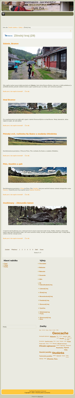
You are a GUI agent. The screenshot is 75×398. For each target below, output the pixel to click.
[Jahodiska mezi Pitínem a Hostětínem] (37, 182)
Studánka (58, 352)
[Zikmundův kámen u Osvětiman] (37, 224)
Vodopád (54, 355)
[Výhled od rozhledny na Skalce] (37, 145)
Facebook (38, 391)
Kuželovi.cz (37, 5)
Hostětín (35, 188)
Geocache (60, 333)
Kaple (69, 336)
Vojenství (58, 355)
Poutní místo (42, 343)
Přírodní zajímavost (47, 346)
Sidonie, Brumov (11, 44)
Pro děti (51, 343)
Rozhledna (59, 347)
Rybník (66, 347)
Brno (47, 330)
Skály (65, 350)
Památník (61, 341)
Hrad (57, 336)
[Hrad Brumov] (37, 113)
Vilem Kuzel (40, 396)
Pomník (65, 341)
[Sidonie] (37, 79)
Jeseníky (60, 336)
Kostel (62, 338)
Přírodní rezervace (62, 343)
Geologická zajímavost (44, 336)
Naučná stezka (49, 341)
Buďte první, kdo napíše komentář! (13, 91)
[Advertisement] (37, 21)
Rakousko (62, 345)
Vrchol (63, 355)
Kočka (6, 267)
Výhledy (41, 358)
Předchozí (14, 249)
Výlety (20, 27)
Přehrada (55, 343)
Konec (42, 249)
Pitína (22, 188)
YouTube (31, 391)
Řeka (56, 359)
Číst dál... (27, 91)
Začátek (7, 249)
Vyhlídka (67, 355)
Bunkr (50, 330)
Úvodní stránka (12, 27)
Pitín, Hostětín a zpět (12, 164)
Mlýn (68, 339)
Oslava (54, 341)
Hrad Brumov (9, 100)
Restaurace (68, 345)
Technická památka (45, 356)
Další (36, 249)
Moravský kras (41, 341)
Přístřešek (58, 345)
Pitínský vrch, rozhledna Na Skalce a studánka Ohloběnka (30, 134)
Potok (69, 341)
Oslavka (57, 341)
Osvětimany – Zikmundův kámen (18, 203)
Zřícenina (50, 359)
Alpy (40, 330)
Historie (53, 336)
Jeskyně (65, 336)
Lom (65, 339)
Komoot (44, 391)
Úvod (5, 263)
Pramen (47, 343)
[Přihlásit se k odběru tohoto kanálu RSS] (71, 31)
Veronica (5, 190)
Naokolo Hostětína (35, 190)
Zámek (45, 358)
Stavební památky (45, 352)
